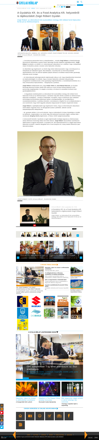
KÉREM (96, 437)
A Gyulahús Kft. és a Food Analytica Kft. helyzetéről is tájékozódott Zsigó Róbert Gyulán (67, 211)
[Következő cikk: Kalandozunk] (14, 435)
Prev (24, 372)
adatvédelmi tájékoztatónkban (9, 436)
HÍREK (33, 8)
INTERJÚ (43, 435)
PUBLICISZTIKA (60, 435)
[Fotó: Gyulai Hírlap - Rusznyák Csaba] (34, 236)
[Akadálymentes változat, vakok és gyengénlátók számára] (54, 6)
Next (81, 372)
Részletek (90, 437)
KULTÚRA (35, 435)
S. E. (29, 8)
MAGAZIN (69, 435)
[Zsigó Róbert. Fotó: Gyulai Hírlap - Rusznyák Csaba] (28, 236)
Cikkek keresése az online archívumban (40, 408)
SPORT (51, 435)
